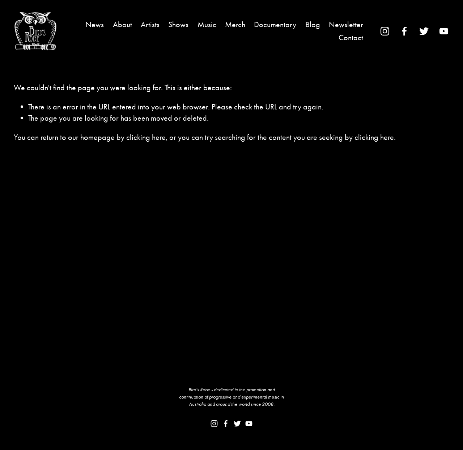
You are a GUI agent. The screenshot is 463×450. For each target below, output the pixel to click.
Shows (178, 24)
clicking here (146, 137)
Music (206, 24)
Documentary (275, 24)
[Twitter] (424, 31)
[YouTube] (443, 31)
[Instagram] (384, 31)
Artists (150, 24)
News (94, 24)
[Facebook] (404, 31)
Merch (235, 24)
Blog (312, 24)
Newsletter (346, 24)
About (122, 24)
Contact (351, 37)
